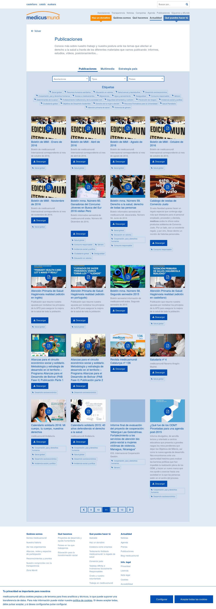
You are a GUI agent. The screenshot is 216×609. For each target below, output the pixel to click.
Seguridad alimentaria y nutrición (120, 99)
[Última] (130, 509)
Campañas (141, 12)
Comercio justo (96, 561)
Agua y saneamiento (122, 96)
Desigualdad (141, 96)
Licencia (124, 570)
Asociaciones (103, 12)
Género (177, 96)
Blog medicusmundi (130, 555)
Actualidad (156, 17)
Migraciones (104, 96)
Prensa (124, 546)
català (42, 4)
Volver (37, 31)
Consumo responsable (160, 96)
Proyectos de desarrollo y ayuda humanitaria (70, 539)
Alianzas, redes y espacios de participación (38, 552)
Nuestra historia (33, 542)
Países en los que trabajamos (66, 546)
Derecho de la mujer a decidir (107, 103)
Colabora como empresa (100, 546)
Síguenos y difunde (180, 12)
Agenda (151, 12)
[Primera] (83, 509)
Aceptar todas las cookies (193, 599)
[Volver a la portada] (43, 15)
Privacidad (125, 566)
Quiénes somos (122, 17)
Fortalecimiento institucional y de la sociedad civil (82, 99)
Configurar (161, 599)
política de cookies (82, 600)
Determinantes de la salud (47, 99)
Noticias (130, 12)
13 (122, 509)
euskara (52, 4)
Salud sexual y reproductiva (129, 92)
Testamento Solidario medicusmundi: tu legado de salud (102, 554)
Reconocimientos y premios (39, 558)
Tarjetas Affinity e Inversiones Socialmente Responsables (100, 568)
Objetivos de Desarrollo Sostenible (77, 103)
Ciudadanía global (50, 103)
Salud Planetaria (169, 103)
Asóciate (93, 537)
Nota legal (125, 574)
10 (98, 509)
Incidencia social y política (171, 99)
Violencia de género (122, 107)
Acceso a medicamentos (84, 96)
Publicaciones (163, 12)
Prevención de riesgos (147, 99)
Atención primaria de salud (98, 107)
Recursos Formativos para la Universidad (140, 103)
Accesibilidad (127, 583)
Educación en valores (104, 92)
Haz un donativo (96, 542)
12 (114, 509)
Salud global (57, 92)
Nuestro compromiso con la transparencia (39, 564)
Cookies (124, 579)
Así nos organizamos (36, 546)
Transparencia (118, 12)
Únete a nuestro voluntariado (96, 577)
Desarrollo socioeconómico (156, 92)
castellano (31, 4)
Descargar (41, 161)
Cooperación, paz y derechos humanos (54, 96)
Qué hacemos (140, 17)
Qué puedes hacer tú (100, 533)
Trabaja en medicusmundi (101, 582)
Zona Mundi (31, 570)
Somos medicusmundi (36, 537)
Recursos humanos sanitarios (79, 92)
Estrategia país (128, 68)
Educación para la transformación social (68, 554)
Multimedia (107, 68)
